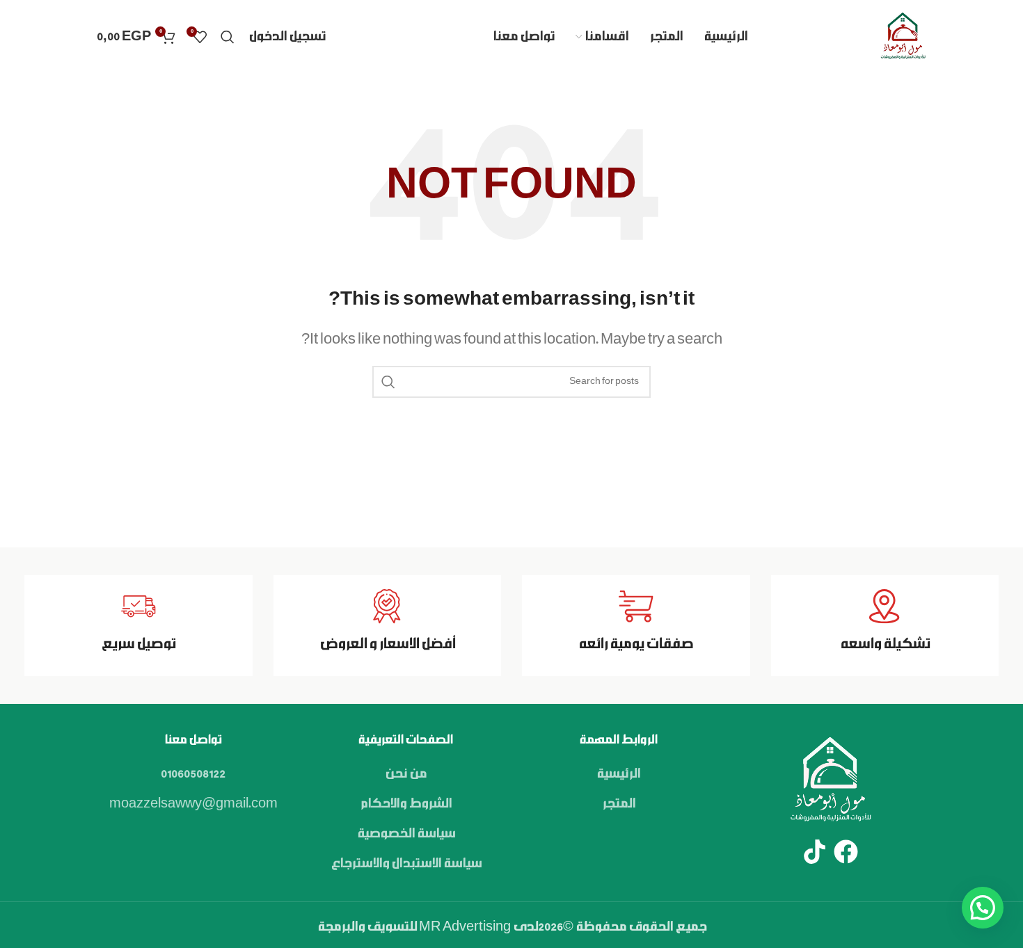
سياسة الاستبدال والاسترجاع (406, 864)
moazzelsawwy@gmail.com (193, 804)
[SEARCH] (388, 382)
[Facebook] (846, 851)
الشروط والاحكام (406, 804)
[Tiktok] (814, 851)
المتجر (618, 804)
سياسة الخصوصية (406, 834)
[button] (983, 908)
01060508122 (193, 774)
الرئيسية (618, 774)
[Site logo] (902, 37)
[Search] (227, 37)
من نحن (406, 774)
